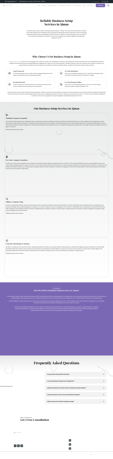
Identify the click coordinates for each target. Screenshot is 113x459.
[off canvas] (108, 5)
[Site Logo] (8, 5)
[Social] (102, 2)
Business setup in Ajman (15, 61)
